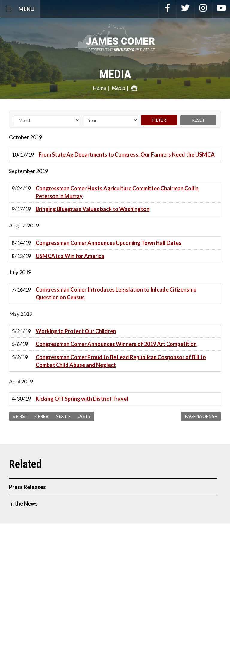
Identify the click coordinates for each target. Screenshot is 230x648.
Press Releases (27, 487)
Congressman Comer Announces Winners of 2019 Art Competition (116, 344)
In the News (23, 503)
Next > (62, 416)
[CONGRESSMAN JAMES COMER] (115, 37)
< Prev (41, 416)
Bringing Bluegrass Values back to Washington (92, 209)
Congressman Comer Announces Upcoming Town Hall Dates (108, 242)
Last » (84, 416)
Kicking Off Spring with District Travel (82, 398)
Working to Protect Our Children (76, 331)
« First (20, 416)
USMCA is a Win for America (70, 256)
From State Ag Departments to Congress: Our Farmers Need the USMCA (127, 154)
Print (134, 88)
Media (115, 74)
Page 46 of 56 (200, 416)
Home (99, 88)
